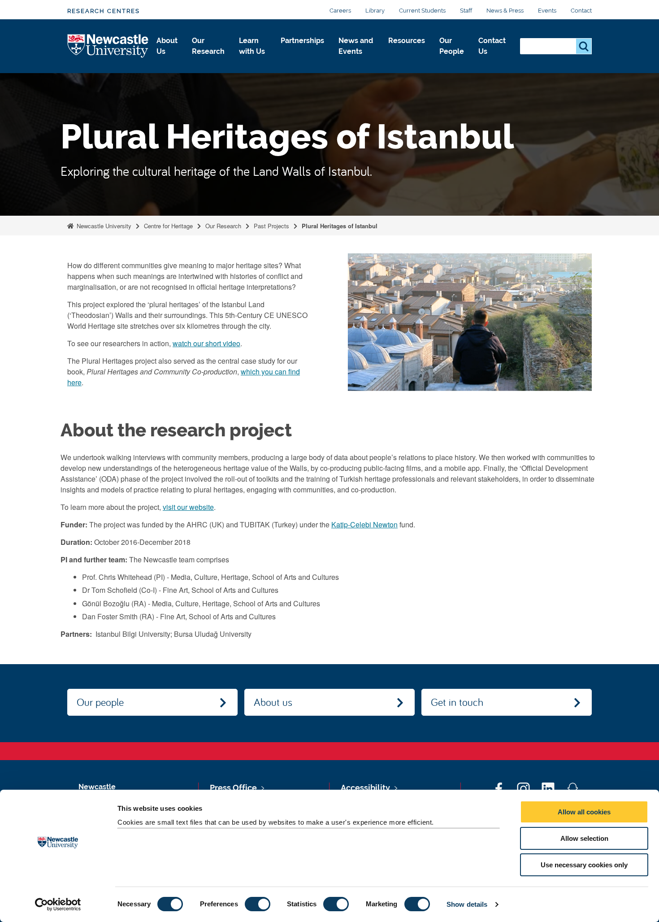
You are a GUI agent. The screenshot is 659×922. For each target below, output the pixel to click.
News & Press (505, 10)
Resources (406, 40)
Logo (108, 46)
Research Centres (103, 11)
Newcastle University (103, 226)
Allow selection (584, 838)
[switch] (257, 904)
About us (273, 702)
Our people (100, 702)
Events (547, 10)
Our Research (208, 46)
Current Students (422, 10)
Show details (467, 904)
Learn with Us (252, 46)
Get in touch (457, 702)
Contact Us (492, 46)
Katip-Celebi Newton (364, 524)
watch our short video (206, 343)
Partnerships (302, 40)
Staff (466, 10)
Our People (451, 46)
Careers (340, 10)
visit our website (188, 507)
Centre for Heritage (168, 226)
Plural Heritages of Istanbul (339, 226)
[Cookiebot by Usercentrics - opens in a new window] (58, 904)
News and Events (355, 46)
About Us (167, 46)
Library (375, 10)
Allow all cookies (584, 812)
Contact (581, 10)
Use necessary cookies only (584, 865)
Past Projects (271, 226)
